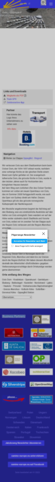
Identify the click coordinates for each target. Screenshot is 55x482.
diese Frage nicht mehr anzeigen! (29, 246)
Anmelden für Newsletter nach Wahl (29, 241)
